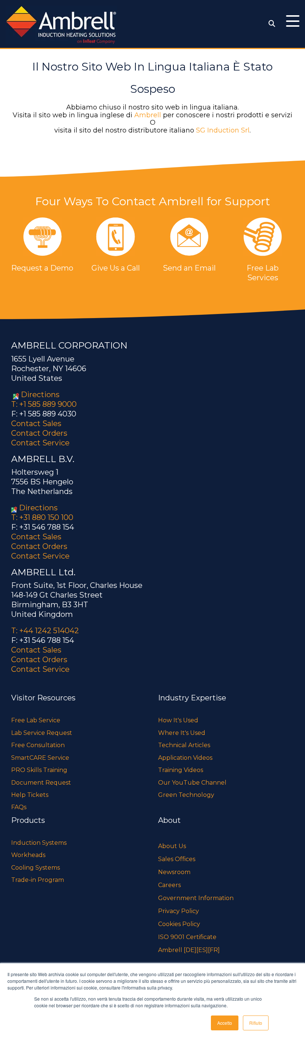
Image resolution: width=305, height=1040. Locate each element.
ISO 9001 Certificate (187, 937)
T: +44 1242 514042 (45, 630)
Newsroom (174, 872)
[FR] (214, 950)
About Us (172, 846)
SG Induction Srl (223, 130)
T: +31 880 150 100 (42, 517)
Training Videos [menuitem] (180, 770)
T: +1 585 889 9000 (44, 404)
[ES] (202, 950)
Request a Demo (42, 268)
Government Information (196, 898)
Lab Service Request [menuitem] (41, 732)
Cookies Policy (179, 924)
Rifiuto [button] (255, 1023)
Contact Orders (39, 433)
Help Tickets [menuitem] (29, 794)
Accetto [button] (224, 1023)
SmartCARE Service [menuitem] (40, 757)
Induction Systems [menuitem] (39, 842)
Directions (40, 394)
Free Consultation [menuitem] (38, 745)
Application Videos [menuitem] (185, 757)
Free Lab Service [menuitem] (35, 720)
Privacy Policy (178, 911)
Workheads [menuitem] (28, 855)
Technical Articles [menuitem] (184, 745)
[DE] (190, 950)
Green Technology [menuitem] (186, 794)
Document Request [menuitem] (41, 782)
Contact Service (40, 442)
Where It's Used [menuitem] (181, 732)
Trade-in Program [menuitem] (37, 879)
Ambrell (147, 115)
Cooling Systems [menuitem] (35, 867)
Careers (169, 885)
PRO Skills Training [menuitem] (39, 770)
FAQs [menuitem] (18, 807)
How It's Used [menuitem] (178, 720)
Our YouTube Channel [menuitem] (192, 782)
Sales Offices (176, 859)
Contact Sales (36, 423)
